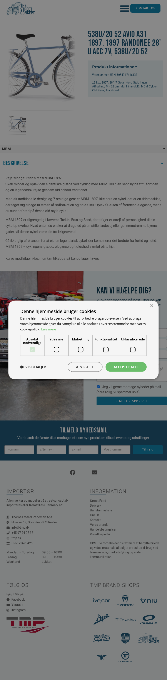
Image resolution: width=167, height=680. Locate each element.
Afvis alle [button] (85, 367)
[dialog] (83, 340)
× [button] (151, 305)
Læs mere (48, 329)
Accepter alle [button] (126, 367)
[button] (33, 367)
